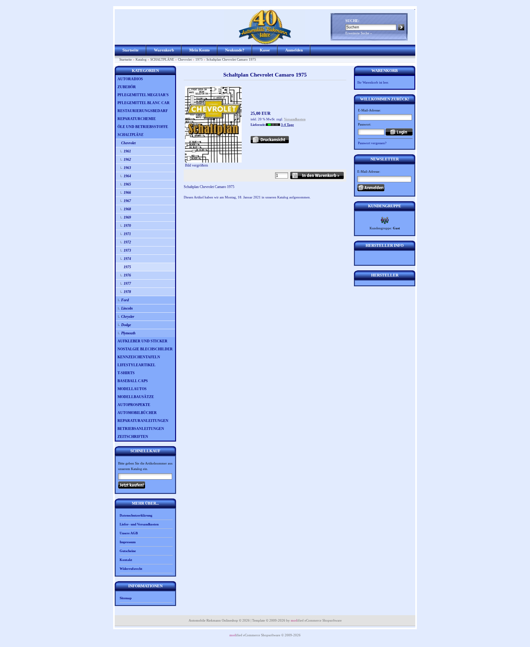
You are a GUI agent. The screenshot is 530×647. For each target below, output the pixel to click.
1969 (127, 217)
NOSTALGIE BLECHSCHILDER (145, 349)
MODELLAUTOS (132, 389)
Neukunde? (234, 50)
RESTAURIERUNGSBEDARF (142, 111)
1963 (127, 168)
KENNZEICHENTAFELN (138, 357)
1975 (199, 59)
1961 (127, 151)
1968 (127, 209)
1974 (127, 259)
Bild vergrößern (196, 165)
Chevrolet (185, 59)
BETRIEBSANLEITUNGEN (140, 429)
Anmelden (294, 50)
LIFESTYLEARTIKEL (136, 365)
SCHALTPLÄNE (162, 59)
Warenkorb (164, 50)
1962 (127, 159)
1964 (127, 176)
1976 (127, 275)
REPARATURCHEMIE (136, 119)
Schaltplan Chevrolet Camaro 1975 (231, 59)
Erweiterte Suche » (358, 33)
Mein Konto (199, 50)
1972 (127, 242)
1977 (127, 283)
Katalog (141, 59)
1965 (127, 184)
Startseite (130, 50)
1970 (127, 226)
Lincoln (127, 308)
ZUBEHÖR (126, 87)
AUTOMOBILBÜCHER (137, 413)
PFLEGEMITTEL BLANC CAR (143, 103)
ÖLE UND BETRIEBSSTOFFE (142, 127)
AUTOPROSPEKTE (133, 405)
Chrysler (127, 316)
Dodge (126, 325)
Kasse (265, 50)
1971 (127, 234)
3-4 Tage (287, 124)
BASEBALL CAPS (132, 381)
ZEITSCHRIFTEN (132, 436)
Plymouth (128, 333)
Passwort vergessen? (372, 143)
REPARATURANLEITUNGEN (142, 421)
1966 (127, 192)
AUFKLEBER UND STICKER (142, 341)
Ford (125, 300)
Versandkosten (294, 119)
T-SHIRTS (126, 373)
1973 (127, 250)
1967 (127, 201)
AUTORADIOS (130, 79)
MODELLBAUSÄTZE (135, 397)
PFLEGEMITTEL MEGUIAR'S (143, 95)
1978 (127, 292)
